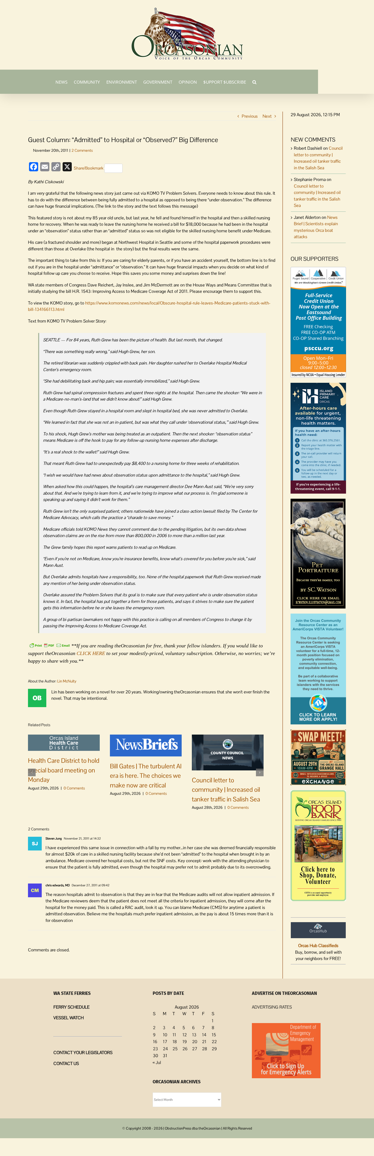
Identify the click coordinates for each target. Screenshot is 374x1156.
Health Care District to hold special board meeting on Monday (63, 770)
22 (214, 1041)
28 (204, 1049)
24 (165, 1049)
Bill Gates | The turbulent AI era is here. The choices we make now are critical (146, 775)
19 (184, 1041)
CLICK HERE (91, 653)
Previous (250, 116)
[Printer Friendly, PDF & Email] (49, 645)
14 (204, 1035)
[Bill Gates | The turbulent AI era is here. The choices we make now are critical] (146, 745)
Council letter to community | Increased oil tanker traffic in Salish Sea (226, 789)
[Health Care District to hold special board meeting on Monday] (64, 742)
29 (214, 1049)
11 (174, 1035)
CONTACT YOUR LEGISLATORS (82, 1052)
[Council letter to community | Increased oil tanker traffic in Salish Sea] (228, 752)
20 (194, 1041)
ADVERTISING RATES (272, 1007)
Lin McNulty (66, 681)
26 (185, 1049)
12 (184, 1035)
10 (165, 1035)
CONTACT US (66, 1063)
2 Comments (82, 150)
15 (214, 1035)
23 (155, 1049)
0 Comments (74, 788)
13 (194, 1035)
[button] (254, 82)
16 (155, 1041)
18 (174, 1041)
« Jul (157, 1062)
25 (175, 1049)
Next (267, 116)
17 (165, 1041)
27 (194, 1049)
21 (204, 1041)
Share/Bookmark (88, 168)
